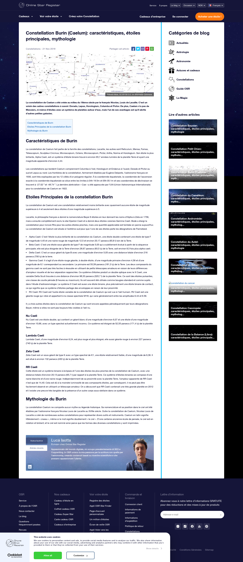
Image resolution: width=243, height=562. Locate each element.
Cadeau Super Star (63, 514)
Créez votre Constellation (84, 16)
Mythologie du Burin (37, 130)
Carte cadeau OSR (63, 519)
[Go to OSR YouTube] (199, 526)
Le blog (174, 5)
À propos (163, 5)
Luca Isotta (61, 440)
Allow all (48, 555)
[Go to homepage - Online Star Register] (39, 5)
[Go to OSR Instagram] (178, 526)
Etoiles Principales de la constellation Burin (49, 126)
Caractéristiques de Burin (40, 122)
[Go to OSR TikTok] (185, 526)
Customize (79, 555)
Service (153, 5)
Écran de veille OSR (100, 524)
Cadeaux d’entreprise (152, 16)
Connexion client (133, 504)
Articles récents (36, 448)
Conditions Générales (191, 549)
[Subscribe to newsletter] (220, 515)
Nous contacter (26, 511)
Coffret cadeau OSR (64, 509)
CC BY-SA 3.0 (125, 94)
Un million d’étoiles (99, 519)
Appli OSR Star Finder (100, 506)
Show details (152, 548)
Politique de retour (134, 526)
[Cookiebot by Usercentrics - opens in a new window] (15, 556)
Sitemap (209, 549)
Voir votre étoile (49, 16)
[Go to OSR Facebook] (192, 526)
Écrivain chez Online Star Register (68, 444)
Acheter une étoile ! (209, 16)
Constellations (33, 48)
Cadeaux (24, 16)
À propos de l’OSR (28, 506)
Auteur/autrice (36, 441)
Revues (22, 529)
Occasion (188, 5)
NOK (200, 5)
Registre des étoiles (100, 500)
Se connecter (180, 16)
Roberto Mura (112, 94)
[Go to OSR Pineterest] (206, 526)
